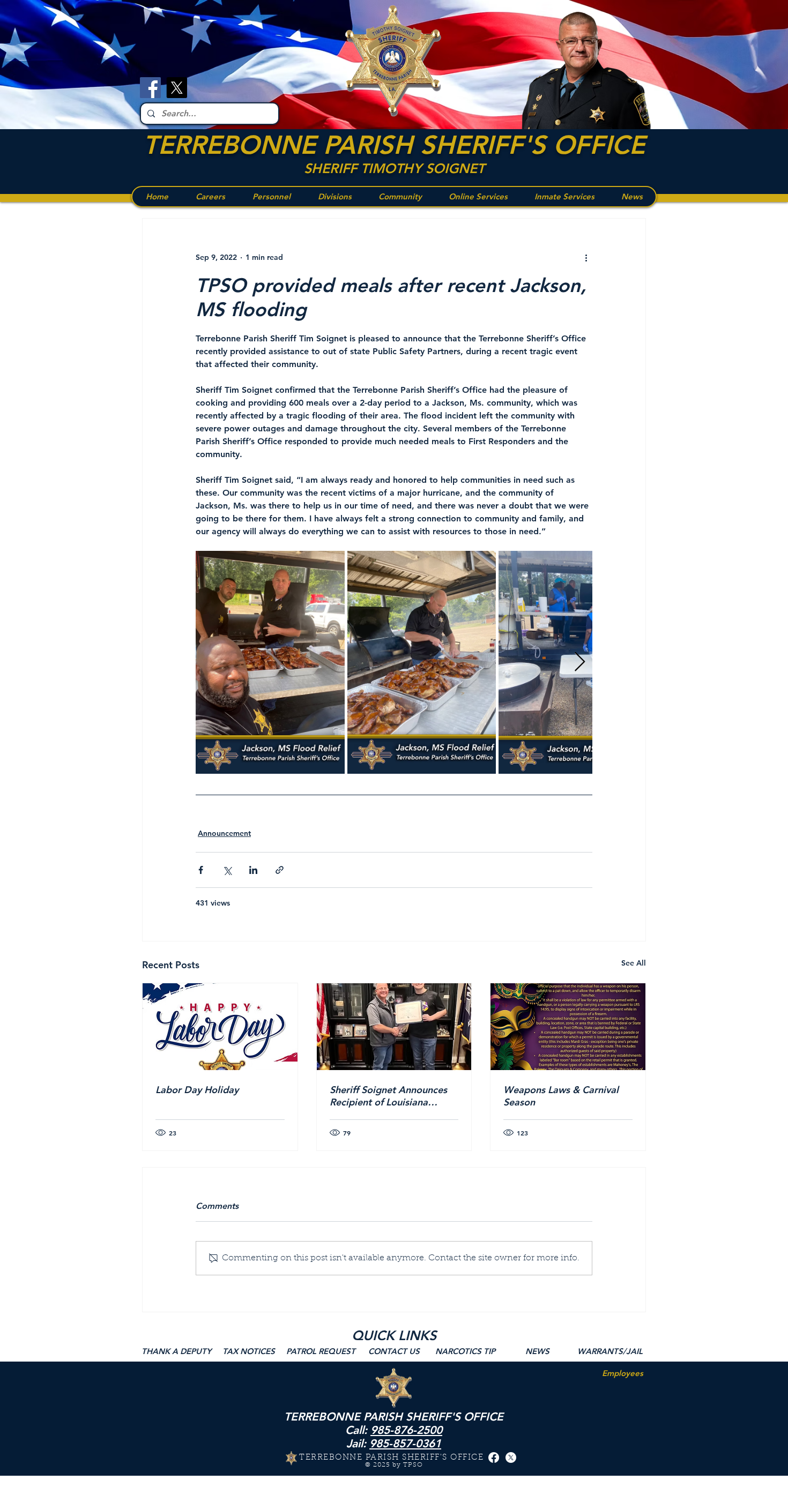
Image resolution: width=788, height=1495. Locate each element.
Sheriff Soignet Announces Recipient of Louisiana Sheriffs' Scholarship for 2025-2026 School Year (388, 1095)
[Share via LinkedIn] (253, 870)
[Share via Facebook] (201, 870)
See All (633, 963)
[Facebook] (150, 87)
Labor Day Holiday (197, 1089)
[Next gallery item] (580, 662)
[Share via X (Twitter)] (227, 870)
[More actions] (585, 257)
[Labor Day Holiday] (220, 1026)
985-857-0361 (405, 1443)
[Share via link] (279, 870)
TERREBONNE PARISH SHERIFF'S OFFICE (394, 144)
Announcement (224, 833)
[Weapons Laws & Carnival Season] (567, 1026)
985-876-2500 (406, 1430)
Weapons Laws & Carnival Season (561, 1095)
